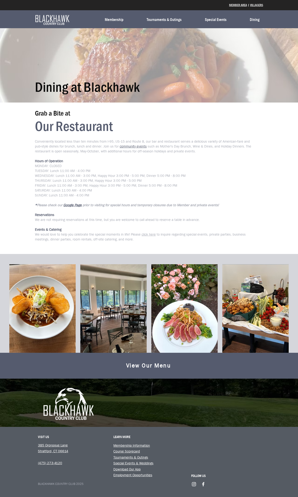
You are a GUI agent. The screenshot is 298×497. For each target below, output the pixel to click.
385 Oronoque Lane (53, 445)
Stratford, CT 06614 (53, 451)
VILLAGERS (256, 5)
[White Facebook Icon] (203, 484)
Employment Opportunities (132, 475)
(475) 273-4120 (50, 463)
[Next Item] (279, 308)
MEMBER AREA (238, 5)
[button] (106, 20)
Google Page (72, 205)
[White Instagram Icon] (194, 484)
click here (149, 234)
